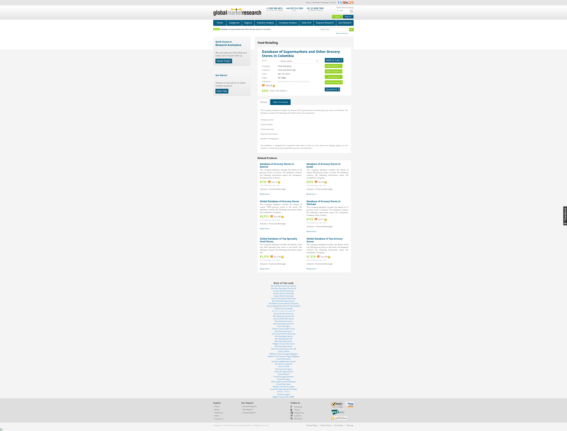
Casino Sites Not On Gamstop (283, 298)
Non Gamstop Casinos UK (283, 316)
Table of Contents (280, 102)
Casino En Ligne (283, 326)
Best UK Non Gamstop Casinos (283, 286)
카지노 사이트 (283, 366)
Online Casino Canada (283, 308)
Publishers (316, 2)
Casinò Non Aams (283, 384)
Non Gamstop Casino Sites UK (283, 349)
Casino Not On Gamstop (283, 296)
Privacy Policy (311, 425)
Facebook (298, 407)
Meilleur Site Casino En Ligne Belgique (283, 356)
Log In (337, 16)
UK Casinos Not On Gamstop (283, 333)
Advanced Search (342, 33)
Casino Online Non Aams (283, 318)
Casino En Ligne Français (283, 376)
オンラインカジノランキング (283, 311)
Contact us (219, 419)
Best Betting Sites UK (283, 339)
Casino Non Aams (283, 359)
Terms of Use (325, 425)
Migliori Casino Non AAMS (283, 397)
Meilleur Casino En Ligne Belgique (284, 354)
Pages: (265, 78)
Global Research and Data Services (294, 81)
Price (264, 60)
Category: (266, 66)
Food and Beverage (287, 70)
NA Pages (282, 78)
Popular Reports (249, 412)
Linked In (298, 415)
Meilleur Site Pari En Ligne (283, 386)
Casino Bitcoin (283, 374)
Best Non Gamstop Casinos (283, 301)
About (308, 2)
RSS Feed (298, 418)
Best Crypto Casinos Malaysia (283, 381)
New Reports (248, 409)
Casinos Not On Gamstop (283, 291)
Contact (333, 2)
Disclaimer (338, 425)
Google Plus (299, 413)
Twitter (297, 410)
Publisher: (266, 81)
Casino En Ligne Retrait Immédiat (283, 389)
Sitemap (325, 2)
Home (220, 22)
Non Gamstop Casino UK (283, 323)
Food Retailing (284, 66)
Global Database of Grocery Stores (279, 201)
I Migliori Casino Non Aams (283, 344)
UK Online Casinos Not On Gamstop (283, 303)
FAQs (217, 415)
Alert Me (222, 91)
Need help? (224, 61)
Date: (264, 74)
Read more (264, 194)
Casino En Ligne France (283, 371)
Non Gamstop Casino (283, 321)
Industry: (266, 70)
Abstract (263, 102)
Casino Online (283, 351)
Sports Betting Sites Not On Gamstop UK (283, 306)
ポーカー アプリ (283, 391)
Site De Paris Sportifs (283, 364)
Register (348, 16)
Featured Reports (250, 406)
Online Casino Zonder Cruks (283, 328)
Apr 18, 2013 (284, 74)
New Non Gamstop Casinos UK (283, 288)
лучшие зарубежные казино (283, 361)
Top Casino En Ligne (283, 369)
